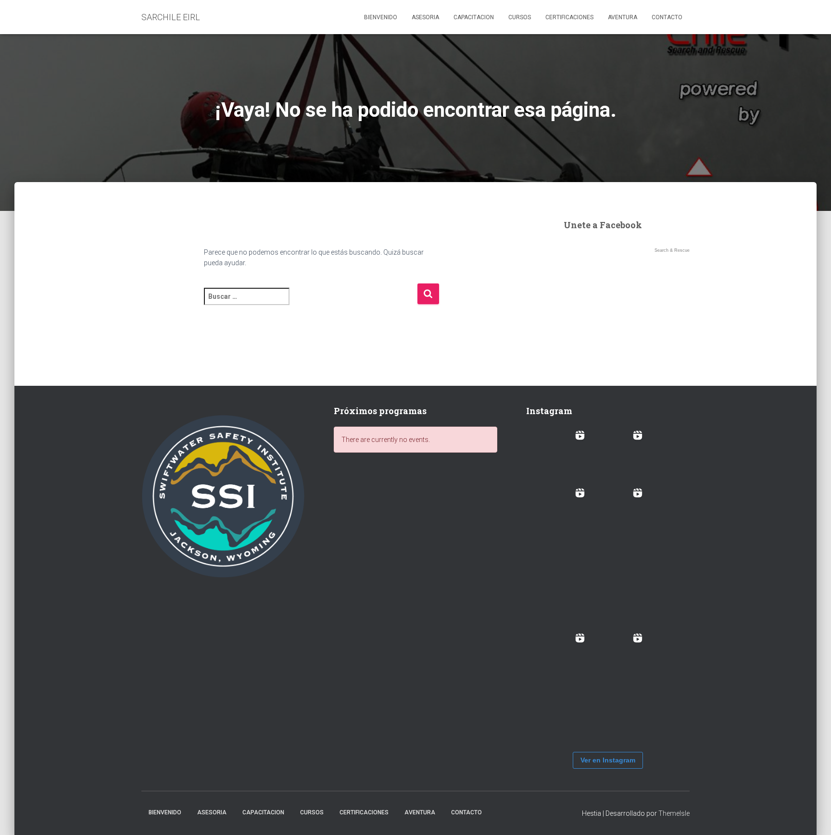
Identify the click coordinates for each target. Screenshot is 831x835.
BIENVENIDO (380, 17)
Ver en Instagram (607, 760)
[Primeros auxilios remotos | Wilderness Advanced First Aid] (617, 600)
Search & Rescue (672, 250)
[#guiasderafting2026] (617, 455)
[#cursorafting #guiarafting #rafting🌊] (560, 455)
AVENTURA (622, 17)
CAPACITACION (473, 17)
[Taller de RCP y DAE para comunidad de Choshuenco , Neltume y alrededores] (617, 658)
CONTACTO (667, 17)
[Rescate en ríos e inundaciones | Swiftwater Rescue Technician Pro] (560, 585)
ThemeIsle (674, 813)
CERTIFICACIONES (569, 17)
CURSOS (519, 17)
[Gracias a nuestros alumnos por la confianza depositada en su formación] (560, 673)
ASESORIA (425, 17)
